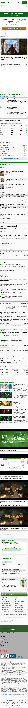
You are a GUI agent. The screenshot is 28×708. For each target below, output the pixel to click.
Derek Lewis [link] (9, 174)
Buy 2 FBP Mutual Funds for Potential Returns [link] (11, 264)
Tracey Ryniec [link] (9, 187)
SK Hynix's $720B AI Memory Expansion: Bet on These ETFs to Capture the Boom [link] (12, 225)
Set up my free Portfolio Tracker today (10, 590)
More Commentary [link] (4, 90)
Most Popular (9, 562)
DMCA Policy (7, 707)
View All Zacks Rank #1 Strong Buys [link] (11, 158)
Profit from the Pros (6, 605)
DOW (3, 542)
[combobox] (14, 341)
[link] (5, 2)
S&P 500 (4, 545)
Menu (24, 2)
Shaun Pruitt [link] (9, 180)
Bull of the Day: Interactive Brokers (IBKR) (11, 564)
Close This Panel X (4, 36)
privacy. (10, 33)
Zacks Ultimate (5, 611)
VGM (16, 123)
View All (25, 345)
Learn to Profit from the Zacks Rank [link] (8, 96)
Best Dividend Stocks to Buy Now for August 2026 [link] (19, 393)
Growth (5, 123)
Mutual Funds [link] (7, 249)
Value (2, 123)
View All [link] (25, 323)
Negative (7, 347)
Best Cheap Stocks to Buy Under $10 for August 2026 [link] (19, 417)
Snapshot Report (25, 149)
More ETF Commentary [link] (5, 245)
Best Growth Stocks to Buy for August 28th (11, 571)
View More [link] (25, 366)
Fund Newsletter (19, 607)
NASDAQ (4, 543)
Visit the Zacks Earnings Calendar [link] (12, 341)
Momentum (11, 123)
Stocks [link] (5, 167)
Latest (3, 562)
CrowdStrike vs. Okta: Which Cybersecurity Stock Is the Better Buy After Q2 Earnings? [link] (16, 178)
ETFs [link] (4, 222)
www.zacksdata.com (7, 697)
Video (16, 603)
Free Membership (19, 609)
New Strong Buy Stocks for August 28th (10, 569)
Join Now (14, 2)
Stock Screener (5, 607)
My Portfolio (5, 609)
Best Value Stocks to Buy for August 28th (11, 573)
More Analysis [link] (24, 303)
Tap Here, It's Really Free (14, 28)
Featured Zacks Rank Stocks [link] (9, 94)
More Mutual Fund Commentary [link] (7, 270)
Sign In (18, 2)
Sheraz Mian (9, 310)
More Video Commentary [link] (5, 534)
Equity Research (19, 605)
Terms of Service (16, 707)
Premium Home (19, 611)
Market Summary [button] (7, 540)
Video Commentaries (7, 427)
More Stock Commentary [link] (5, 218)
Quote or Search (5, 5)
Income (19, 123)
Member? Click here (18, 33)
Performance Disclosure (8, 694)
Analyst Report (24, 147)
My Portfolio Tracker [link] (8, 579)
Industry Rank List (6, 603)
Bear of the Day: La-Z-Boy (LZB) (9, 567)
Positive (2, 347)
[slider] (14, 78)
